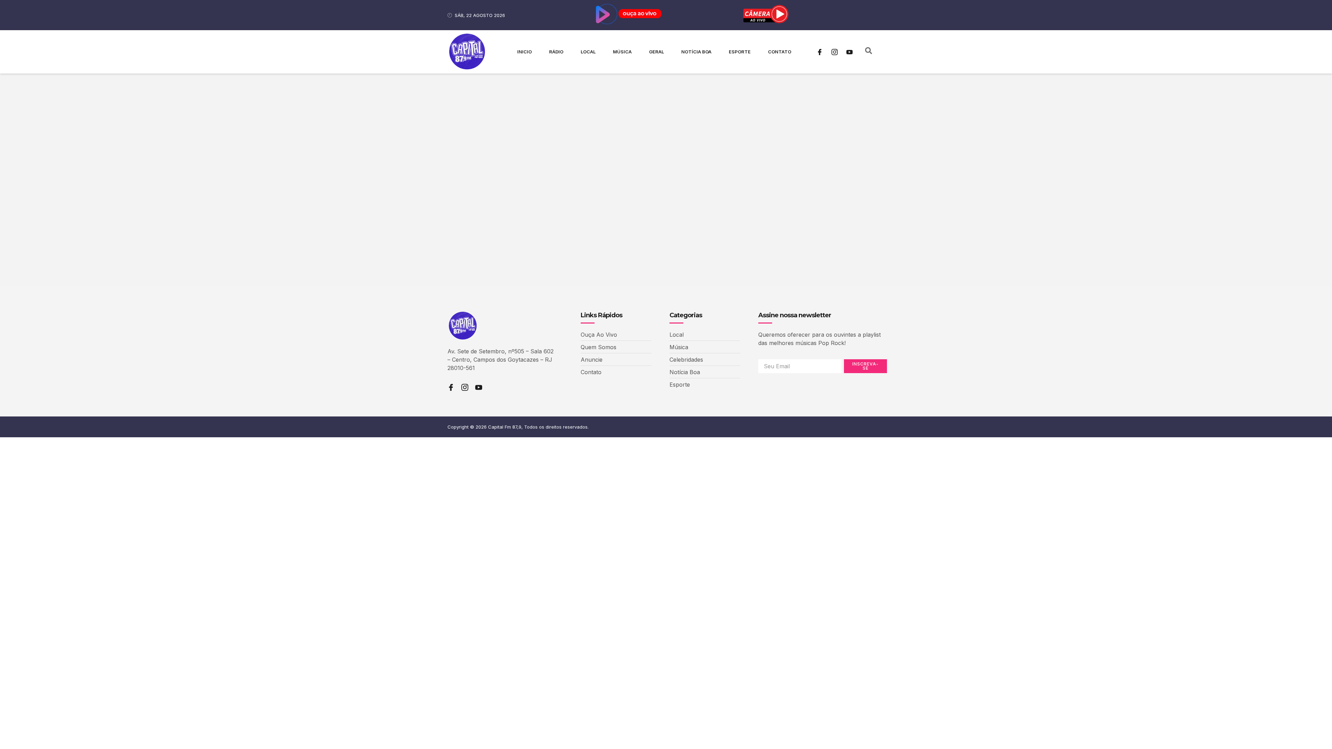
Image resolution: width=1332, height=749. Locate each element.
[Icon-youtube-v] (849, 52)
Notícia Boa (696, 51)
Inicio (524, 51)
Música (622, 51)
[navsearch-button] (869, 52)
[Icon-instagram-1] (834, 52)
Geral (656, 51)
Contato (779, 51)
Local (588, 51)
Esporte (740, 51)
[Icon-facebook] (819, 52)
